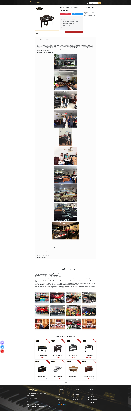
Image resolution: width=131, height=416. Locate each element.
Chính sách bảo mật (92, 392)
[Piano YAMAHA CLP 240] (88, 370)
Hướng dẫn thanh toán (92, 399)
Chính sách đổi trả (91, 394)
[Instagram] (88, 402)
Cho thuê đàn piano (76, 399)
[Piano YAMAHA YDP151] (57, 349)
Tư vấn (68, 3)
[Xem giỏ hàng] (87, 3)
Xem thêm (65, 382)
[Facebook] (93, 402)
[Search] (99, 3)
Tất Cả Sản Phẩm (54, 3)
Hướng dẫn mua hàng (92, 397)
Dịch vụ (78, 3)
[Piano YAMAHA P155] (88, 349)
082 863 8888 (37, 396)
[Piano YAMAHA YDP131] (73, 370)
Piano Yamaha (60, 394)
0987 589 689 (38, 398)
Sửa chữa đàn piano (77, 392)
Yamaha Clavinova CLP (62, 399)
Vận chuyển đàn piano (77, 397)
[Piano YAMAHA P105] (73, 349)
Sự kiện (84, 3)
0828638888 (99, 1)
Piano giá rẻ (60, 392)
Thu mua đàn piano (76, 396)
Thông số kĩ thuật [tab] (49, 39)
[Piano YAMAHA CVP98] (42, 349)
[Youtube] (91, 402)
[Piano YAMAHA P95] (57, 370)
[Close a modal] (1, 205)
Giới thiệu (47, 3)
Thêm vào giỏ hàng (73, 32)
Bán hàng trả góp (91, 396)
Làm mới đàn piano (76, 394)
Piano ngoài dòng (61, 397)
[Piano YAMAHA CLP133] (42, 370)
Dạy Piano (73, 3)
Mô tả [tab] (41, 39)
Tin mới (62, 3)
